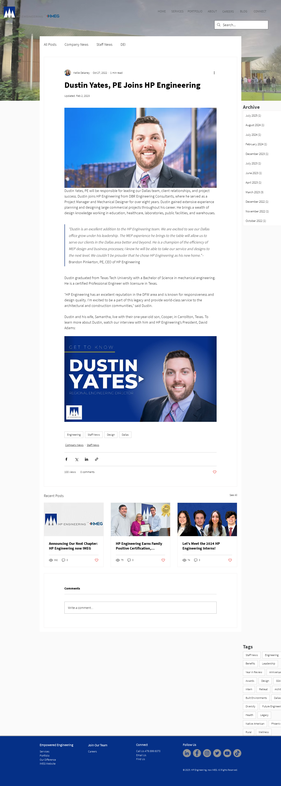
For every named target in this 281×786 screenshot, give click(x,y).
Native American (255, 723)
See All (233, 495)
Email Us (141, 755)
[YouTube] (227, 753)
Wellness (264, 732)
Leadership (268, 663)
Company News (76, 44)
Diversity (250, 706)
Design (111, 434)
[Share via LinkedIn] (86, 459)
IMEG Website (48, 763)
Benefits (250, 663)
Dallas (125, 434)
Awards (250, 681)
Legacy (264, 715)
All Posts (50, 44)
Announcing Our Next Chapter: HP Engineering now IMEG (73, 546)
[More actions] (214, 72)
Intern (249, 689)
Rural (249, 732)
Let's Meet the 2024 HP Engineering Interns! (201, 546)
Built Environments (256, 698)
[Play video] (140, 379)
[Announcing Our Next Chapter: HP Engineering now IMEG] (73, 519)
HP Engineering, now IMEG (204, 769)
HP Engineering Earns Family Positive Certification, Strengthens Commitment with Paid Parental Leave (139, 546)
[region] (162, 11)
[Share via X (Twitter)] (76, 459)
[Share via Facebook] (66, 459)
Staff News (104, 44)
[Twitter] (217, 753)
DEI (123, 44)
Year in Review (254, 672)
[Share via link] (97, 459)
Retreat (263, 689)
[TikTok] (237, 753)
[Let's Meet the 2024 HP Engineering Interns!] (207, 519)
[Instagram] (207, 753)
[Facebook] (197, 753)
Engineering (74, 434)
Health (249, 715)
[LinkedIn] (187, 753)
